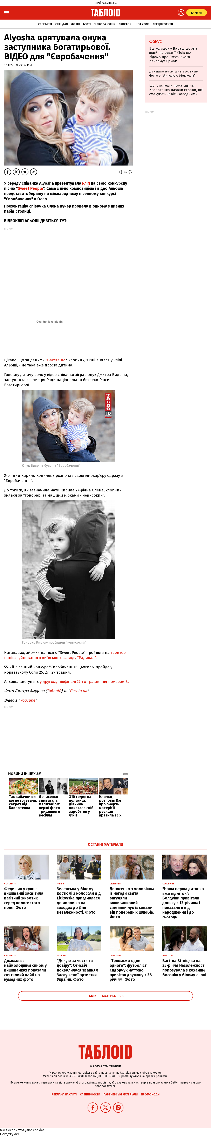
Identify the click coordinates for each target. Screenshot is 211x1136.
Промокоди (150, 1094)
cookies (39, 1130)
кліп (86, 183)
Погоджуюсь (10, 1134)
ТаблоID (54, 690)
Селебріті (45, 24)
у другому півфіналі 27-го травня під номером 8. (84, 681)
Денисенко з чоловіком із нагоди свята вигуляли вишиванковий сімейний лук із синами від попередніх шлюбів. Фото (132, 902)
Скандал (61, 24)
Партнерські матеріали (120, 1094)
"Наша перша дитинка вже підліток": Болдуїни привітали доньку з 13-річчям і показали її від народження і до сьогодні (183, 902)
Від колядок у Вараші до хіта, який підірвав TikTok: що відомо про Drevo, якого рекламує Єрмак (173, 54)
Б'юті (87, 24)
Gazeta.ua (56, 360)
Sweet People (30, 188)
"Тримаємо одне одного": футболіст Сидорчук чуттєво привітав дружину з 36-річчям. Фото (132, 970)
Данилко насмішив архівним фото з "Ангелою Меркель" (173, 73)
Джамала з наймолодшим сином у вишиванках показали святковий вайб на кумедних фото (25, 970)
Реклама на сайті (64, 1094)
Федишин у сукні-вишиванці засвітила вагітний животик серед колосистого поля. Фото (23, 898)
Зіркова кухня (104, 24)
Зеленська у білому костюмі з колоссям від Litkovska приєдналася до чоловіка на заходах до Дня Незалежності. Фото (79, 900)
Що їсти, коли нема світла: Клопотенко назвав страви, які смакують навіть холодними (176, 89)
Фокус (155, 42)
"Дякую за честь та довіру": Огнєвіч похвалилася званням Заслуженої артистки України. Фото (77, 970)
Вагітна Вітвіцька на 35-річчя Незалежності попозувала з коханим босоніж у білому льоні (184, 967)
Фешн (75, 24)
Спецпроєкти (163, 24)
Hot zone (142, 24)
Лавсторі (125, 24)
